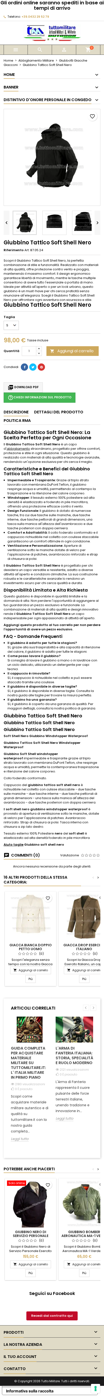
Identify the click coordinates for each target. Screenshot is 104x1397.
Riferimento (14, 250)
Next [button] (93, 1008)
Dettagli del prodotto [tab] (58, 412)
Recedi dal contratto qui (52, 1315)
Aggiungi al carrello (72, 351)
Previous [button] (86, 1008)
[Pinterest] (41, 367)
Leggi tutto (20, 1139)
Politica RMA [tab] (17, 420)
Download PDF (23, 387)
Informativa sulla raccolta (29, 1391)
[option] (29, 1083)
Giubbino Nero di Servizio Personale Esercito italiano (30, 1235)
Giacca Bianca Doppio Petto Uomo (30, 947)
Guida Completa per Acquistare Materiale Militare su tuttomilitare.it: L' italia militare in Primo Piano (28, 1062)
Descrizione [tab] (16, 412)
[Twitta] (33, 367)
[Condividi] (24, 367)
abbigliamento (18, 448)
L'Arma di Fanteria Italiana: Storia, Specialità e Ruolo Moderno (74, 1055)
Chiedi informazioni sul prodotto (39, 398)
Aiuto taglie (13, 844)
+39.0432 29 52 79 (35, 17)
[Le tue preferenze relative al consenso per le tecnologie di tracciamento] (95, 1388)
